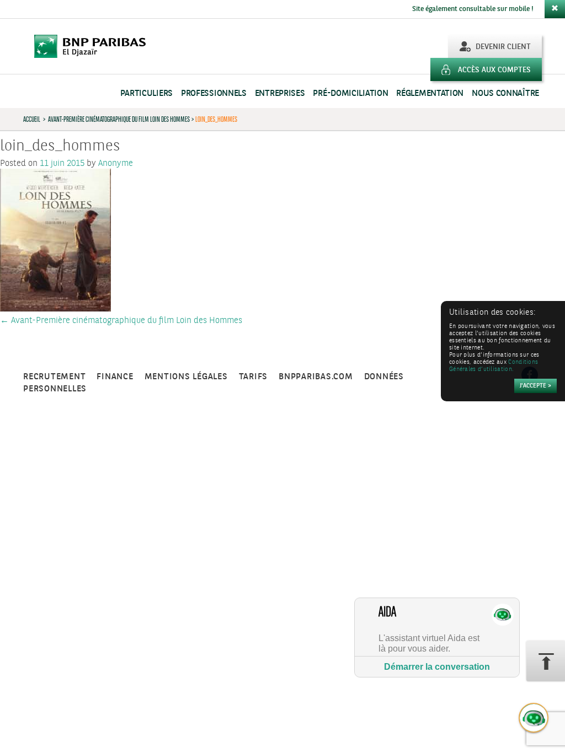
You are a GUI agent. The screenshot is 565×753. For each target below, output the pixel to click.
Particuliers (146, 93)
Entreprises (280, 93)
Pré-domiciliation (350, 93)
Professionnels (214, 93)
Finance (115, 377)
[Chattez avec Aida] (534, 718)
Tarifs (253, 377)
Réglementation (429, 93)
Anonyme (115, 163)
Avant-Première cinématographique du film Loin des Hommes (119, 119)
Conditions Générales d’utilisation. (493, 366)
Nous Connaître (505, 93)
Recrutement (54, 377)
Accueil (31, 119)
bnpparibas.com (316, 377)
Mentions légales (186, 377)
